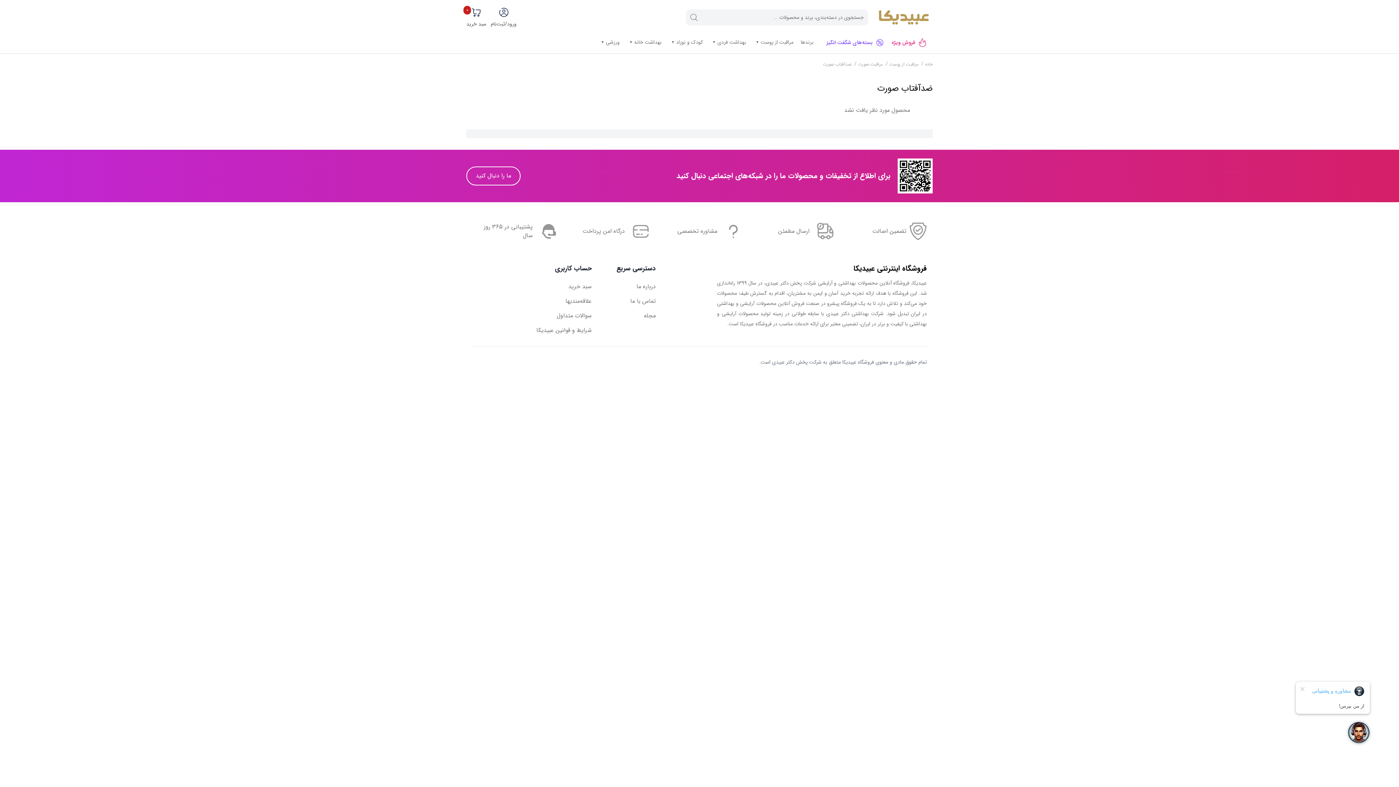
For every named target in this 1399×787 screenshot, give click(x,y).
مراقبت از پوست (776, 42)
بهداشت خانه (647, 42)
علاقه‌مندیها (578, 301)
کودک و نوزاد (689, 42)
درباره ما (646, 286)
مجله (650, 315)
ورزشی (612, 42)
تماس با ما (643, 301)
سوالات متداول (574, 315)
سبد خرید (580, 286)
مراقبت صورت (870, 64)
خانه (928, 64)
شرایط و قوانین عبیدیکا (564, 330)
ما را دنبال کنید (493, 175)
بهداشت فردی (731, 42)
